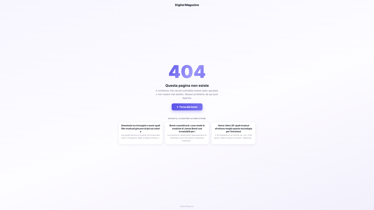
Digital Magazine (187, 5)
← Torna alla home (187, 106)
